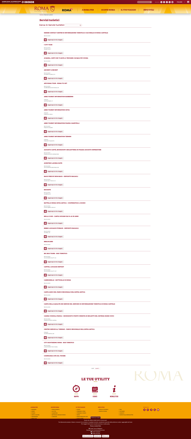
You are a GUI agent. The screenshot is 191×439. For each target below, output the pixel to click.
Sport (33, 411)
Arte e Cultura (35, 414)
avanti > (97, 368)
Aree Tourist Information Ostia (57, 110)
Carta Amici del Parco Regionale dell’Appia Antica (64, 292)
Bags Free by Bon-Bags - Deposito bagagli (61, 176)
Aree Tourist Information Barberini (58, 96)
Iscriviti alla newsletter (126, 414)
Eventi (78, 409)
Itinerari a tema (81, 411)
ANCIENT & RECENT (51, 70)
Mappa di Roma (103, 411)
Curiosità (54, 416)
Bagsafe (47, 190)
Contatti (122, 413)
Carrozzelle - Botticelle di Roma (57, 280)
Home (41, 15)
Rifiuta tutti (105, 436)
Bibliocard (48, 241)
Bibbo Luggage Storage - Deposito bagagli (61, 228)
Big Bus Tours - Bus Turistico (55, 253)
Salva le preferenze (88, 436)
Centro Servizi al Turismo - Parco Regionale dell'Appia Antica (69, 329)
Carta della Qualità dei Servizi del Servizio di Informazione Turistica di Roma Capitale (79, 304)
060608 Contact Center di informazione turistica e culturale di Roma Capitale (76, 33)
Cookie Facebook (96, 431)
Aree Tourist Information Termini (57, 136)
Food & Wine (80, 418)
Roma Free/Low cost (82, 416)
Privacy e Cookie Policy (95, 426)
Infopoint (46, 99)
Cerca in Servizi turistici (51, 25)
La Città (54, 411)
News (78, 414)
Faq (121, 409)
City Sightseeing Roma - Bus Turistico (59, 342)
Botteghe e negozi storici (59, 414)
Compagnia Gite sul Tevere (55, 356)
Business (34, 409)
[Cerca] (80, 25)
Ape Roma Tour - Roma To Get (55, 83)
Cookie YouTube (96, 433)
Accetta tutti (97, 436)
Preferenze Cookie (95, 417)
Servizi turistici (47, 35)
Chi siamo (122, 411)
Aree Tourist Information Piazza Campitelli (61, 123)
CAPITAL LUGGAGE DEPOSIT (54, 267)
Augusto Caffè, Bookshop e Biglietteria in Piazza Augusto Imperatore (72, 150)
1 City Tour (48, 45)
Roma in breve (55, 409)
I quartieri (55, 413)
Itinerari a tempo (81, 413)
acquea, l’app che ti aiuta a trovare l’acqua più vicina (66, 58)
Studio (33, 413)
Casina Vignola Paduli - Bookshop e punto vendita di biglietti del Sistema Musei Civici (79, 316)
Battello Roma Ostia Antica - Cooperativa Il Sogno (64, 203)
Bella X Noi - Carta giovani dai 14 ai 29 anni (61, 216)
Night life (34, 418)
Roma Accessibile (103, 409)
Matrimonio (35, 416)
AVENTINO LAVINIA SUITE (53, 163)
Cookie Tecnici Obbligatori (96, 428)
